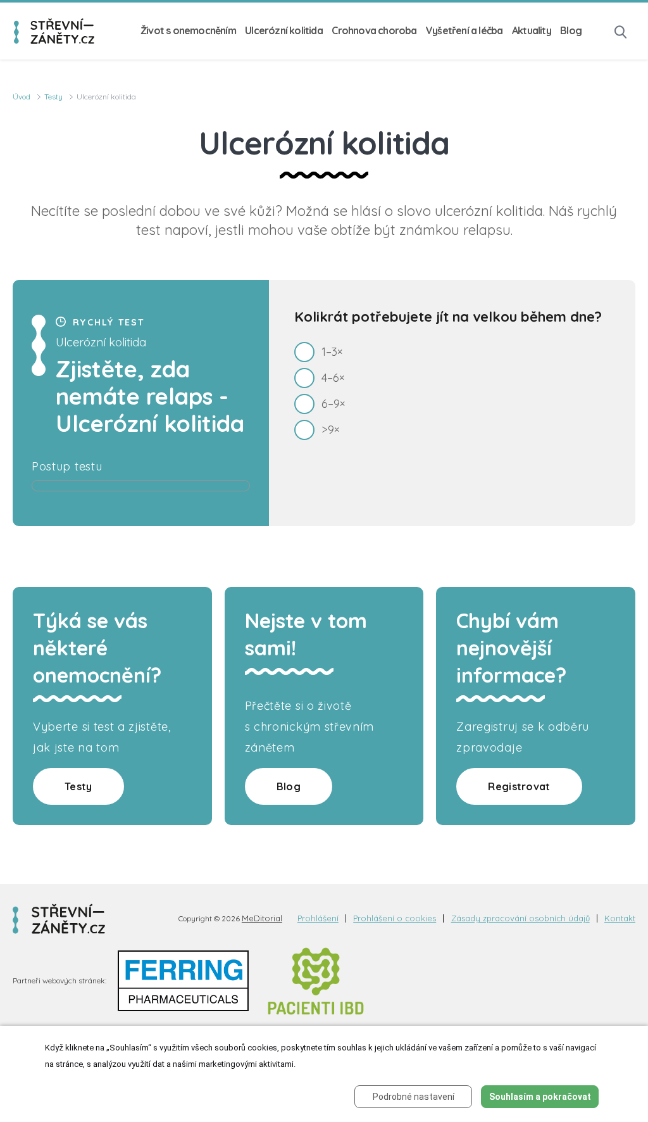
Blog (571, 30)
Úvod (21, 96)
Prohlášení (318, 918)
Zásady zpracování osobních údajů (520, 918)
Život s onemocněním (188, 30)
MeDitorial (262, 918)
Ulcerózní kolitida (284, 30)
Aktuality (531, 30)
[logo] (54, 31)
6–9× (333, 403)
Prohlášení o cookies (394, 918)
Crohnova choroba (374, 30)
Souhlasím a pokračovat (540, 1097)
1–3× (331, 351)
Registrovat (519, 786)
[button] (621, 30)
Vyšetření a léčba (464, 30)
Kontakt (619, 918)
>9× (330, 429)
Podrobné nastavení (413, 1097)
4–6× (332, 377)
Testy (53, 96)
